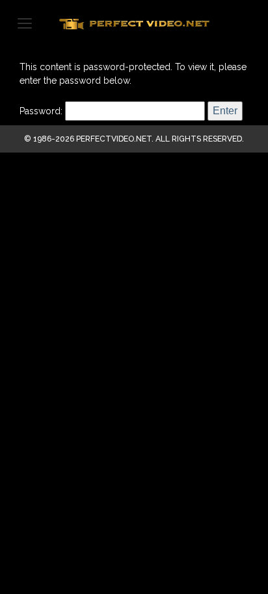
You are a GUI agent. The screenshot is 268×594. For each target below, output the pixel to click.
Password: (42, 111)
